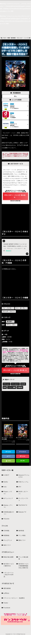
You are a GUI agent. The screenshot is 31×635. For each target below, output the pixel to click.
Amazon (8, 250)
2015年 (23, 384)
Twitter (9, 451)
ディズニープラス (23, 499)
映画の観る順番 (8, 557)
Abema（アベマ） (8, 506)
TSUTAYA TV (23, 505)
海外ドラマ (7, 545)
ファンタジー (15, 384)
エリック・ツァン (8, 311)
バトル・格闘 (11, 387)
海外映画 (21, 530)
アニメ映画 (22, 535)
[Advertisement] (15, 217)
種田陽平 (10, 321)
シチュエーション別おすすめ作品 (8, 574)
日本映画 (6, 530)
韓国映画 (6, 535)
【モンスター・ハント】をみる (15, 195)
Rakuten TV (22, 512)
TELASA (6, 519)
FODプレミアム (23, 482)
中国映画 (19, 387)
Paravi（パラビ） (8, 492)
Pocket (23, 456)
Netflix (6, 482)
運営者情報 (7, 588)
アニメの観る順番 (23, 558)
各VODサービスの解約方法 (9, 565)
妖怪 (4, 387)
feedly (9, 460)
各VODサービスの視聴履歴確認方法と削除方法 (24, 565)
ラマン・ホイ (11, 324)
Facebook (23, 451)
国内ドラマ (22, 540)
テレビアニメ (8, 540)
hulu (5, 486)
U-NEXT (6, 475)
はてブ (8, 456)
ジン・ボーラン (21, 308)
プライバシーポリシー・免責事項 (14, 598)
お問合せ (6, 593)
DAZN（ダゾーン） (23, 492)
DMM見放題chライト (9, 513)
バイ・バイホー (8, 308)
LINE (23, 460)
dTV (20, 486)
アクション (6, 384)
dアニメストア (8, 498)
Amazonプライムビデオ (24, 476)
